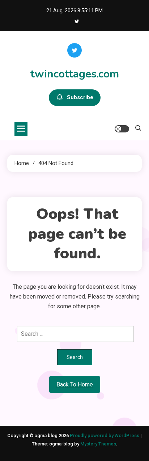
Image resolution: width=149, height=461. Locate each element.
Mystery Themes (98, 444)
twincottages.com (74, 74)
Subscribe (80, 97)
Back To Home (74, 384)
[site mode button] (122, 128)
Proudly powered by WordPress (105, 435)
